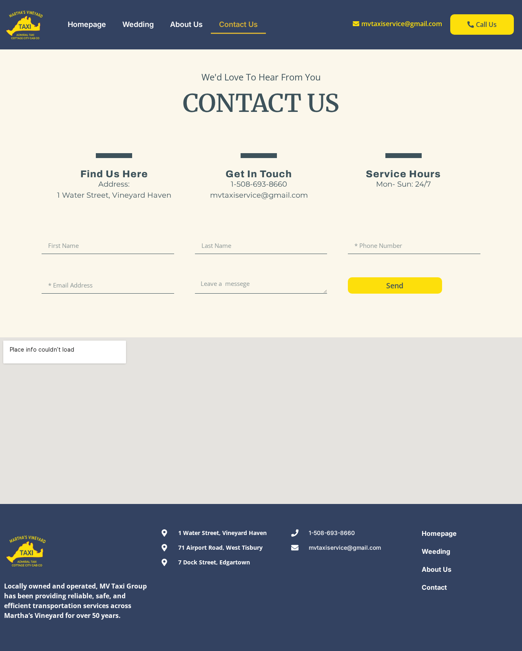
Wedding (138, 24)
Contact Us (238, 24)
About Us (186, 24)
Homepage (87, 24)
